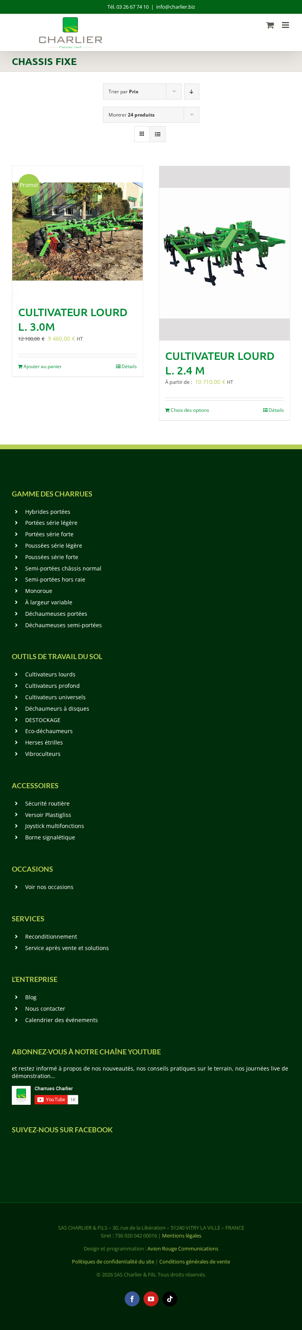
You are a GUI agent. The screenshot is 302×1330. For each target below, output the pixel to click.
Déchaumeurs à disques (57, 708)
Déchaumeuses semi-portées (63, 625)
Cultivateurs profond (52, 685)
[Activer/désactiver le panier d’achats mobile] (270, 25)
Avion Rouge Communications (182, 1248)
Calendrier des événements (61, 1020)
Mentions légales (181, 1235)
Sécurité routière (47, 803)
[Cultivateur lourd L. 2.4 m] (224, 253)
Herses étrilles (44, 742)
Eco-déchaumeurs (49, 731)
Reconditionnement (51, 936)
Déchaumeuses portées (56, 613)
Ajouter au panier (43, 366)
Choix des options (190, 410)
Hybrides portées (47, 511)
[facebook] (132, 1298)
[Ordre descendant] (191, 91)
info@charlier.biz (175, 6)
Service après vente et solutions (67, 948)
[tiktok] (169, 1298)
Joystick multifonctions (54, 826)
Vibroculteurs (43, 754)
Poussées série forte (51, 557)
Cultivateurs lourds (50, 674)
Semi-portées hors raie (55, 579)
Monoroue (38, 591)
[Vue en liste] (157, 134)
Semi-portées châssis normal (63, 568)
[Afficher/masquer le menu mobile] (286, 25)
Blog (31, 997)
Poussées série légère (53, 545)
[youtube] (151, 1298)
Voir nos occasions (49, 887)
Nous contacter (45, 1008)
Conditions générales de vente (194, 1261)
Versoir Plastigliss (48, 815)
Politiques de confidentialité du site (113, 1261)
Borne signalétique (50, 837)
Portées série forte (49, 534)
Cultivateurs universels (55, 697)
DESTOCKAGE (43, 720)
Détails (129, 366)
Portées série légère (51, 522)
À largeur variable (48, 602)
